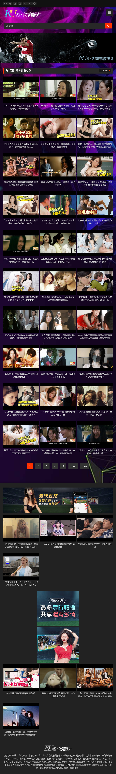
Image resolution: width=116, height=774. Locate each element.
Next (73, 466)
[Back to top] (107, 765)
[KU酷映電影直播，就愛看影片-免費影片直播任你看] (58, 14)
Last (85, 466)
